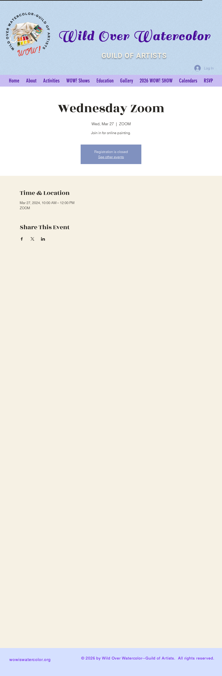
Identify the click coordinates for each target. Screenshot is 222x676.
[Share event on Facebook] (22, 239)
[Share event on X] (32, 239)
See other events (111, 157)
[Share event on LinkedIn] (43, 239)
